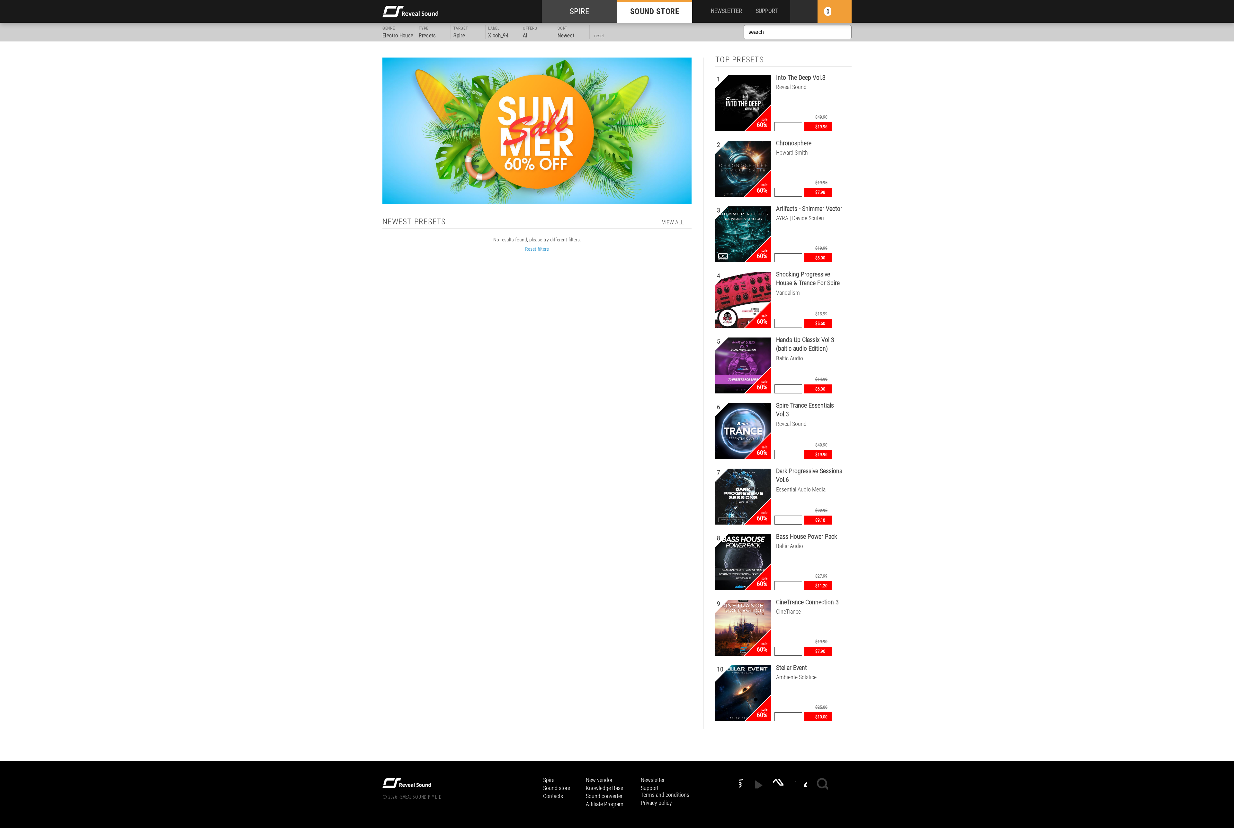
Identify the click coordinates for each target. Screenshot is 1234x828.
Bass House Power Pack (806, 536)
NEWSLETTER (726, 10)
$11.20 (821, 585)
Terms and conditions (665, 794)
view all (673, 222)
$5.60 (820, 323)
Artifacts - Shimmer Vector (809, 208)
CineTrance (788, 611)
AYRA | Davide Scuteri (800, 218)
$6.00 (820, 389)
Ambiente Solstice (796, 677)
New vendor (599, 780)
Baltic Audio (789, 358)
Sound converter (604, 796)
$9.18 (820, 520)
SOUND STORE (654, 11)
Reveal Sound (791, 87)
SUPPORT (767, 10)
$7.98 (820, 192)
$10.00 (821, 716)
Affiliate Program (604, 804)
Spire (548, 780)
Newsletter (653, 780)
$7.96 (820, 651)
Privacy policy (656, 802)
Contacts (553, 796)
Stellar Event (791, 667)
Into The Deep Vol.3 (801, 77)
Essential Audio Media (801, 489)
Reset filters (537, 249)
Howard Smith (792, 152)
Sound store (556, 788)
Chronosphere (793, 143)
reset (599, 35)
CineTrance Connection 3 (807, 602)
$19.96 (821, 126)
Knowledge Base (604, 788)
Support (649, 788)
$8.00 (820, 257)
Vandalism (788, 292)
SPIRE (579, 11)
